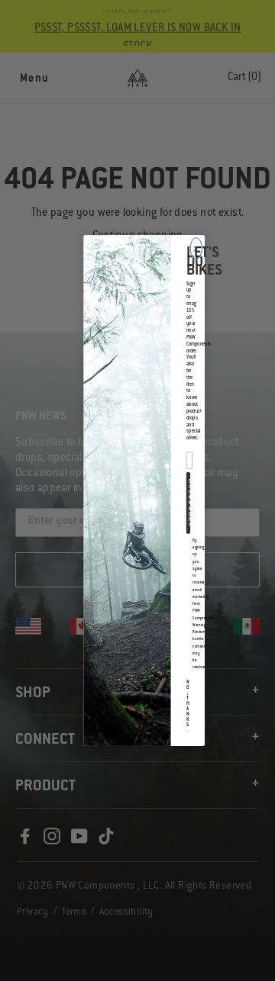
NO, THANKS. (187, 706)
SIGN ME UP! (189, 503)
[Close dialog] (196, 248)
